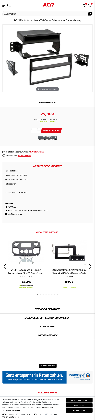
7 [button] (54, 294)
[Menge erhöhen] (39, 129)
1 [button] (37, 294)
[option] (26, 263)
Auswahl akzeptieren (79, 400)
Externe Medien (26, 414)
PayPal (40, 414)
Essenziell (10, 414)
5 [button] (48, 294)
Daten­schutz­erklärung (49, 407)
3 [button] (43, 294)
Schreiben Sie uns (37, 152)
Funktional (53, 414)
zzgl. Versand (54, 120)
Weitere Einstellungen (10, 417)
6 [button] (51, 294)
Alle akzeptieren (79, 410)
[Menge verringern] (38, 132)
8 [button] (57, 294)
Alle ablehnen (79, 405)
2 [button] (40, 294)
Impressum (17, 410)
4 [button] (46, 294)
